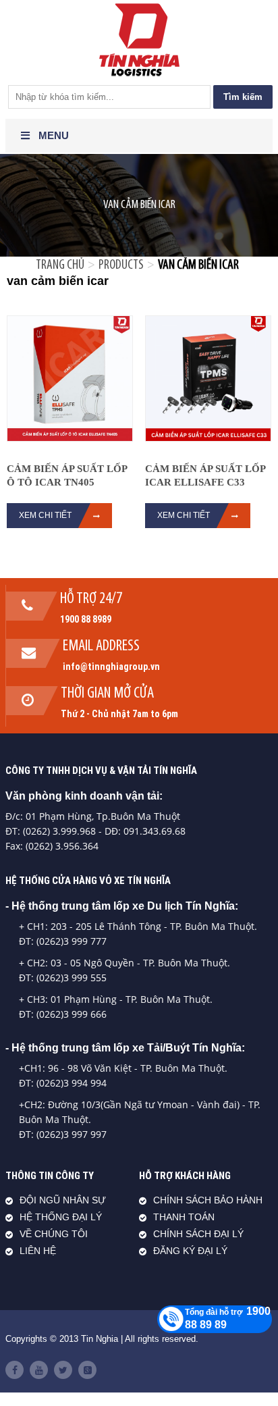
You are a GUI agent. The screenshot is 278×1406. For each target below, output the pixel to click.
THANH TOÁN (184, 1217)
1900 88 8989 (85, 619)
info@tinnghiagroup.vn (111, 666)
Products (121, 265)
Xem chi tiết (183, 515)
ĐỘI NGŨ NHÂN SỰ (63, 1200)
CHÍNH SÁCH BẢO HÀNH (207, 1200)
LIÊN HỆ (38, 1251)
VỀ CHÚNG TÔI (54, 1234)
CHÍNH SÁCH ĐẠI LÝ (198, 1234)
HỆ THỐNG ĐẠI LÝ (61, 1217)
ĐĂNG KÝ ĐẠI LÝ (190, 1251)
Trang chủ (60, 265)
